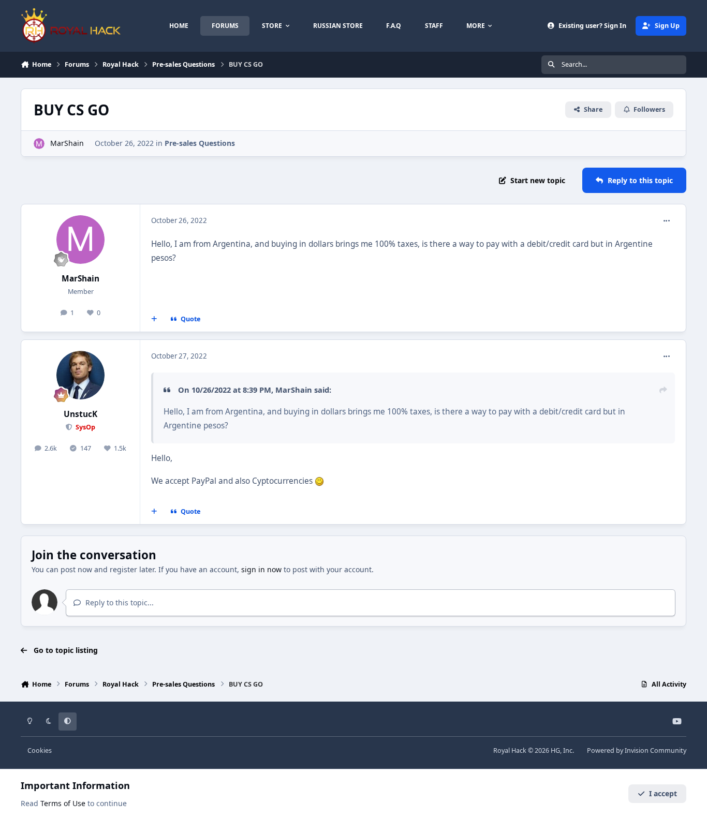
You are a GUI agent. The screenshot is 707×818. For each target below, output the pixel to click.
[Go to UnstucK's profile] (80, 375)
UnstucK (80, 414)
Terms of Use (62, 803)
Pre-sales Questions (200, 143)
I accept (663, 793)
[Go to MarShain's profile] (39, 143)
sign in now (261, 569)
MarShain (67, 143)
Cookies (39, 750)
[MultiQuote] (154, 319)
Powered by (636, 750)
